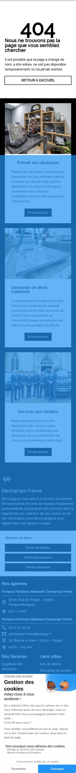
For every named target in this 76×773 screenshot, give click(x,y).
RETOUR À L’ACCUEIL (38, 80)
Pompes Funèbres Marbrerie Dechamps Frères (37, 592)
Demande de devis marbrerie (29, 289)
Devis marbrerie (38, 567)
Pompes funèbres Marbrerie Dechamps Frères (37, 619)
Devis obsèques (38, 548)
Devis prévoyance (38, 557)
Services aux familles (38, 412)
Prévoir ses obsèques (38, 163)
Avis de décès (50, 664)
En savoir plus (40, 214)
